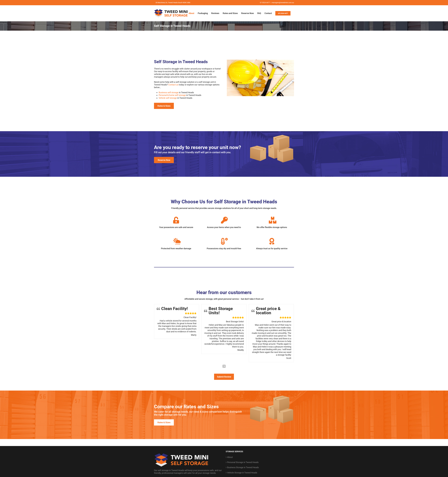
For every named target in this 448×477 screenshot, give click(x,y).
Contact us (173, 84)
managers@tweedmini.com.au (283, 2)
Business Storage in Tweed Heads (243, 467)
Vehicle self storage (168, 98)
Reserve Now (164, 160)
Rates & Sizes (164, 106)
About (230, 457)
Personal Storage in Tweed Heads (243, 462)
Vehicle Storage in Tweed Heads (242, 472)
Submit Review (224, 376)
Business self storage (168, 92)
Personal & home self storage (172, 95)
